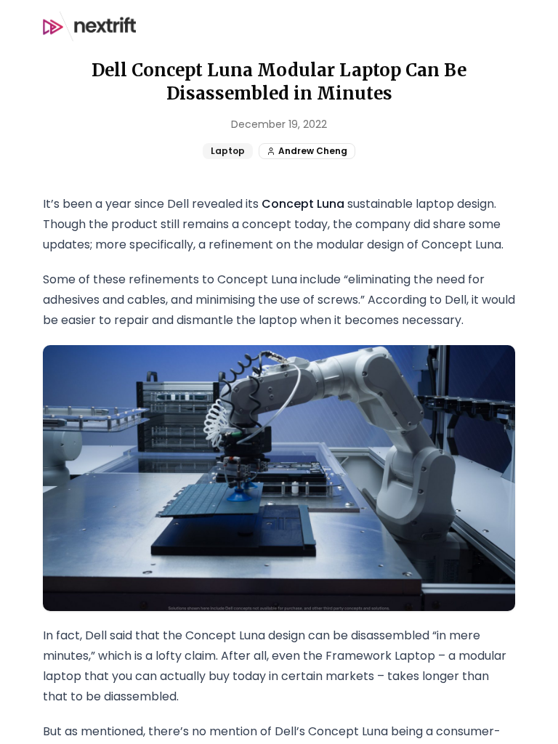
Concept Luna (303, 203)
